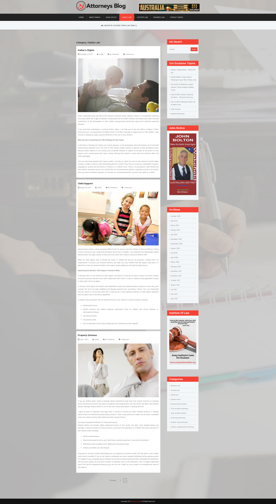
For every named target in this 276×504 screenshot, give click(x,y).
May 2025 (174, 221)
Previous (113, 480)
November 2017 (176, 276)
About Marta (94, 17)
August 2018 (175, 248)
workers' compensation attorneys (182, 427)
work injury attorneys (178, 418)
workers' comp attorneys (179, 422)
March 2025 (175, 225)
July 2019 (174, 234)
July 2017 (174, 289)
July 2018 (174, 253)
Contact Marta (176, 17)
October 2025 (175, 216)
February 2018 (176, 267)
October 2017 (175, 280)
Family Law (126, 17)
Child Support (85, 183)
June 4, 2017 (84, 339)
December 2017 (176, 271)
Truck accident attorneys (179, 409)
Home (81, 17)
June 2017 (174, 294)
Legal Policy (111, 17)
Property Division (87, 335)
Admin (101, 54)
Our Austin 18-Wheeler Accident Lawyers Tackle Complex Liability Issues (182, 87)
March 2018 (175, 262)
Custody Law (142, 17)
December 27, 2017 (86, 54)
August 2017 (175, 285)
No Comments (114, 54)
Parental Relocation (178, 114)
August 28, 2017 (85, 188)
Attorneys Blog (136, 501)
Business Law (159, 17)
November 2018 (176, 239)
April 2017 (174, 299)
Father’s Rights (86, 50)
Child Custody (175, 109)
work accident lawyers (179, 413)
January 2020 (175, 230)
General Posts (176, 399)
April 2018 (174, 257)
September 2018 (176, 244)
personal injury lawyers (179, 404)
